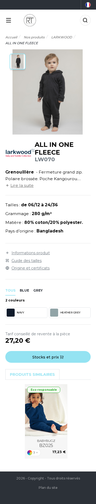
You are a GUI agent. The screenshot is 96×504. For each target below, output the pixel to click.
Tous (10, 290)
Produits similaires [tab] (32, 374)
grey (38, 290)
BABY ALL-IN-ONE (46, 411)
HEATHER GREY (70, 312)
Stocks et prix (46, 357)
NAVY (20, 312)
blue (24, 290)
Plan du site (48, 488)
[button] (18, 62)
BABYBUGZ (46, 443)
